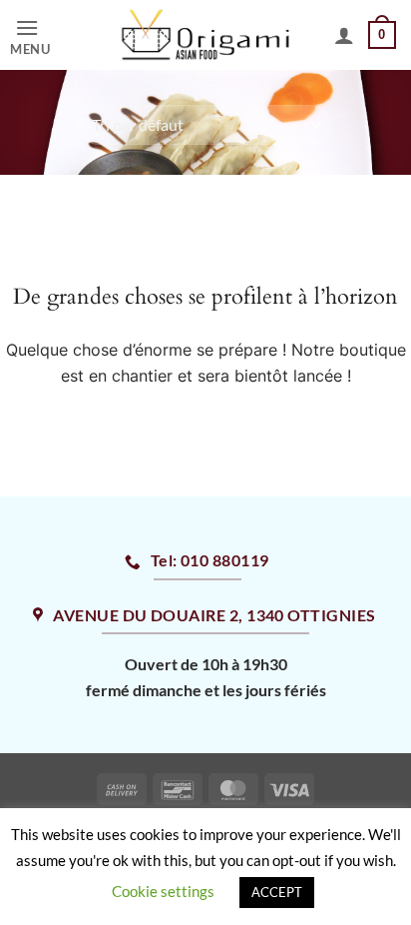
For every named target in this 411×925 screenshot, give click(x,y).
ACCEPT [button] (276, 892)
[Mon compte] (344, 35)
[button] (46, 35)
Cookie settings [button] (163, 891)
